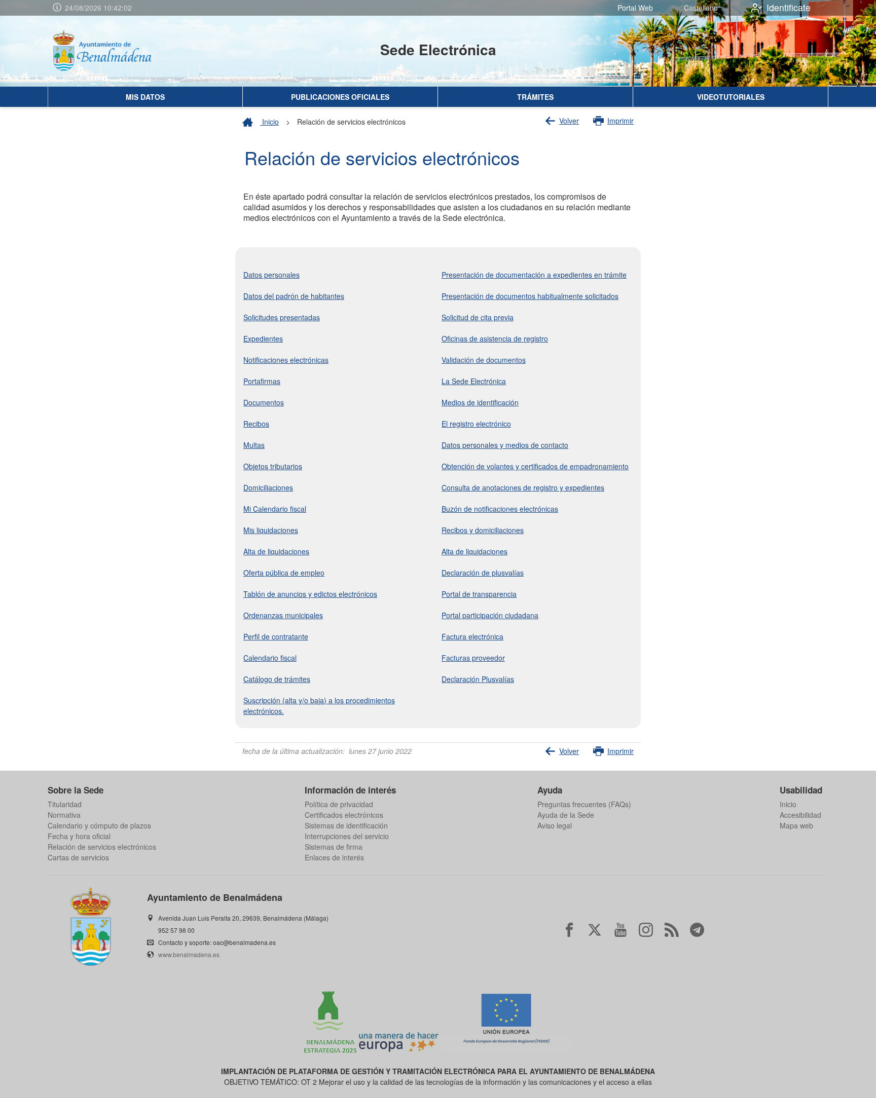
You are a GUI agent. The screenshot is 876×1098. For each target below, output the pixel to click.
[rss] (671, 929)
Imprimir (620, 121)
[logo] (111, 51)
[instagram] (645, 929)
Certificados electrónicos (344, 815)
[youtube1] (620, 929)
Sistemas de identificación (346, 825)
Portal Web (635, 7)
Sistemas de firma (333, 847)
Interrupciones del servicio (347, 836)
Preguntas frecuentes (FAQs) (584, 804)
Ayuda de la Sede (565, 815)
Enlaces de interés (334, 857)
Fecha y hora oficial (79, 836)
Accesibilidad (800, 815)
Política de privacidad (339, 804)
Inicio (269, 122)
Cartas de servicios (78, 857)
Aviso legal (554, 825)
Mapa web (796, 825)
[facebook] (569, 929)
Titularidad (65, 804)
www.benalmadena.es (189, 954)
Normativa (64, 815)
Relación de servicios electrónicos (102, 847)
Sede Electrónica (438, 49)
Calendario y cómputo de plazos (99, 825)
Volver (569, 121)
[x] (594, 929)
